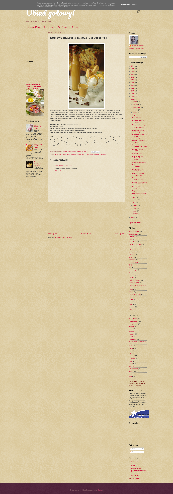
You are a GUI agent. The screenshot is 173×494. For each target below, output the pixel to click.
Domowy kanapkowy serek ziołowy (138, 174)
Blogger (100, 490)
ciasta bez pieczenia (135, 244)
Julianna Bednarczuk (137, 45)
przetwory (132, 358)
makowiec (132, 275)
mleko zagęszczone (83, 154)
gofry (130, 264)
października (136, 107)
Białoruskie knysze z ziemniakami (138, 165)
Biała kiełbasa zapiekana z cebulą (38, 146)
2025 (132, 69)
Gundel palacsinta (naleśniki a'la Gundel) (139, 145)
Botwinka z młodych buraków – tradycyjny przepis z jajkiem (33, 86)
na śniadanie (132, 339)
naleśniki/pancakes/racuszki (137, 285)
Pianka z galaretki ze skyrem (37, 126)
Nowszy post (53, 234)
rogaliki (131, 299)
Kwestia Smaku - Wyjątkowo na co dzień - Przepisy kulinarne (138, 470)
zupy (130, 376)
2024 (132, 71)
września (135, 110)
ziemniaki (132, 374)
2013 (132, 217)
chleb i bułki (132, 242)
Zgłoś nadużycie (135, 223)
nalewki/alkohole (94, 154)
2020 (132, 82)
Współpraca (63, 27)
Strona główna (34, 27)
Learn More (125, 5)
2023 (132, 74)
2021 (132, 80)
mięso (131, 336)
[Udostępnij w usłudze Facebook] (97, 152)
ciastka (131, 249)
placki (131, 353)
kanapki (131, 326)
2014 (132, 99)
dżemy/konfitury (133, 262)
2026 (132, 66)
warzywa (131, 366)
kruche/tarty (132, 270)
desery (131, 257)
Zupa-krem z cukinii (138, 127)
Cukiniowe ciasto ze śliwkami (138, 121)
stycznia (135, 213)
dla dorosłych (58, 154)
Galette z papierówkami (139, 193)
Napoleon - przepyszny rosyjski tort (37, 163)
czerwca (135, 200)
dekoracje (132, 254)
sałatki (131, 363)
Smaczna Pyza (135, 478)
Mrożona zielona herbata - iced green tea (139, 182)
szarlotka (131, 307)
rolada (131, 302)
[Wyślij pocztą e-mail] (92, 152)
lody (130, 272)
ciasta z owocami (134, 247)
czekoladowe (133, 252)
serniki (131, 304)
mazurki (131, 277)
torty (130, 309)
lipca (134, 197)
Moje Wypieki (135, 475)
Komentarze (135, 452)
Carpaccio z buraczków (139, 115)
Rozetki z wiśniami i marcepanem (138, 170)
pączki (131, 297)
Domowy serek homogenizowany (138, 178)
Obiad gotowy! (50, 12)
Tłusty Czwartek (134, 234)
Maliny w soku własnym (139, 125)
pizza (130, 351)
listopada (135, 104)
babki (130, 239)
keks (130, 267)
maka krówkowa (71, 154)
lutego (135, 211)
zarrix (56, 166)
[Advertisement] (86, 217)
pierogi (131, 348)
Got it (134, 5)
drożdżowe (132, 259)
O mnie (75, 27)
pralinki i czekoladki (135, 294)
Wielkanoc (132, 236)
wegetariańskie (133, 368)
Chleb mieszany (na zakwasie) (138, 131)
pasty (130, 346)
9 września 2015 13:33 (65, 166)
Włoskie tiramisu (137, 153)
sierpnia (135, 112)
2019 (132, 85)
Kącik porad (49, 27)
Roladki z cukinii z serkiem (137, 149)
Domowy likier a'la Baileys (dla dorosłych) (137, 158)
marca (135, 208)
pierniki (131, 292)
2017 (132, 91)
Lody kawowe (136, 191)
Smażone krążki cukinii (139, 162)
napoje (131, 289)
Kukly (133, 465)
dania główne (133, 318)
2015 (132, 96)
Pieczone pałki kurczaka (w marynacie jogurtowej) (139, 136)
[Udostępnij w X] (95, 152)
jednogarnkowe (133, 324)
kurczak (131, 331)
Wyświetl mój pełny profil (136, 48)
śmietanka (103, 154)
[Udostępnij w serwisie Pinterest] (99, 152)
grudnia (135, 101)
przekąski (132, 356)
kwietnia (135, 205)
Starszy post (120, 234)
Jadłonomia (135, 462)
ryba (130, 361)
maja (134, 202)
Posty (133, 448)
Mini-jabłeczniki (136, 118)
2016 (132, 93)
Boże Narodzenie (134, 231)
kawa (64, 154)
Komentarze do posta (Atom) (63, 237)
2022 (132, 77)
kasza (131, 329)
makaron (131, 334)
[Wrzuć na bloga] (94, 152)
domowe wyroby (133, 321)
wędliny (131, 371)
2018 (132, 88)
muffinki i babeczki (134, 280)
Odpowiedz (58, 171)
